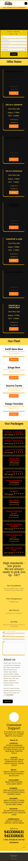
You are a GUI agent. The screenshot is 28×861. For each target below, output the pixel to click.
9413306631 (14, 832)
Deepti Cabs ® (14, 855)
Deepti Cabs (14, 858)
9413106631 (14, 836)
